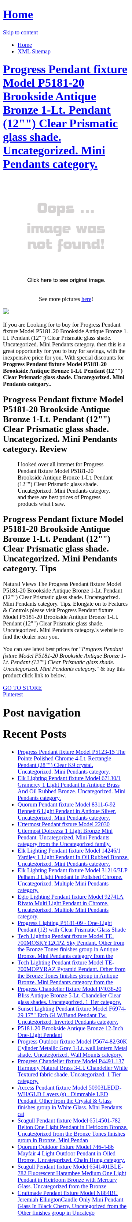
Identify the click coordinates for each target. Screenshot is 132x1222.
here (86, 299)
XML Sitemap (34, 51)
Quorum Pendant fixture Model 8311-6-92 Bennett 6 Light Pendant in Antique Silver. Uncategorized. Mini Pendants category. (67, 811)
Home (18, 14)
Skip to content (20, 32)
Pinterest (13, 694)
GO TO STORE (22, 688)
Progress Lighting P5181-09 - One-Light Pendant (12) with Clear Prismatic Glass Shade (72, 926)
